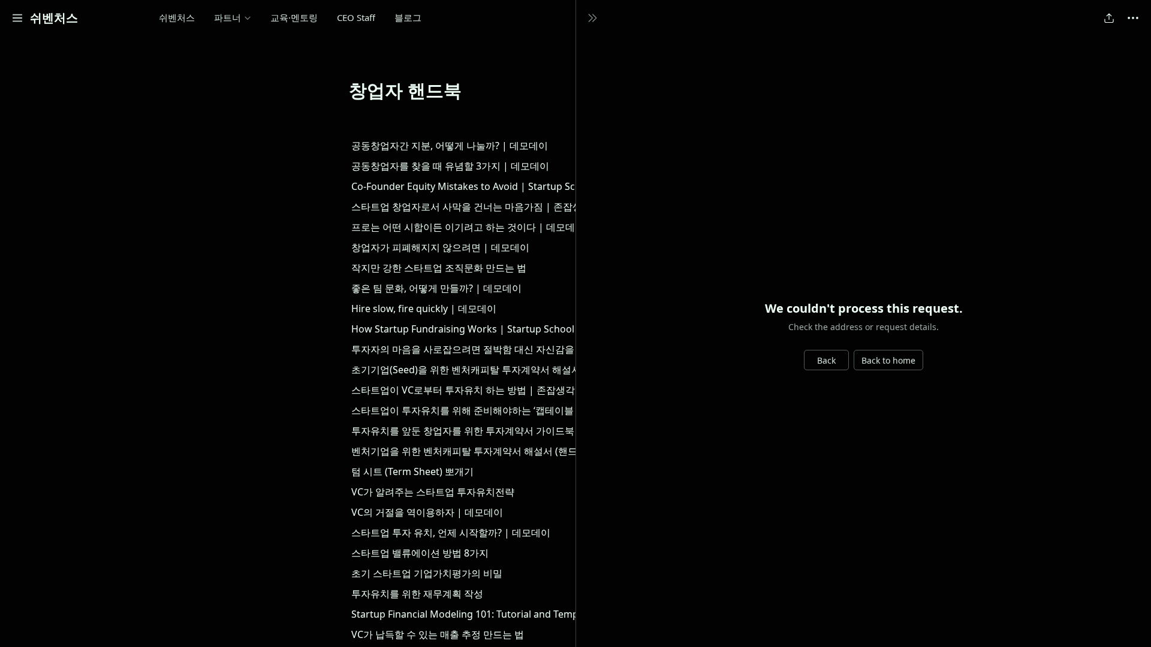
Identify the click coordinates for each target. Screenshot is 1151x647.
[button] (17, 18)
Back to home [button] (888, 360)
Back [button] (826, 360)
